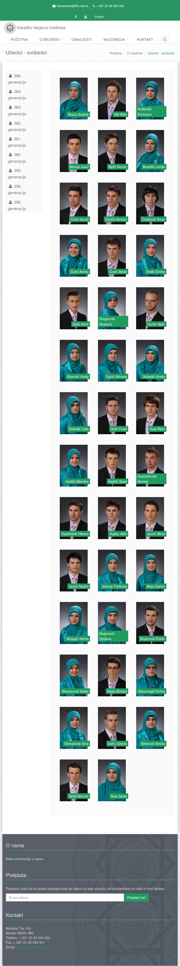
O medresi (50, 39)
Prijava (99, 17)
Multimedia (114, 39)
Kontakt (145, 39)
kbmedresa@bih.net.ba (72, 6)
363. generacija (17, 110)
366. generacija (17, 79)
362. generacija (17, 126)
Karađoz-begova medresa (40, 27)
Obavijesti (81, 39)
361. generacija (17, 142)
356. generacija (17, 205)
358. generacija (17, 189)
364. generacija (17, 94)
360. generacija (17, 157)
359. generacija (17, 173)
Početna (19, 39)
